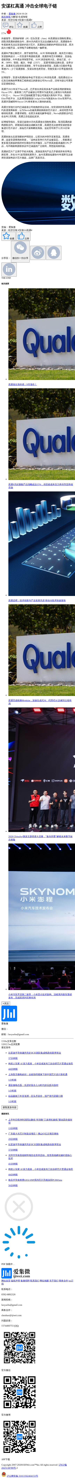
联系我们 (34, 1280)
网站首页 (5, 1280)
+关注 (6, 1003)
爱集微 (12, 13)
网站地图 (44, 1280)
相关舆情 (6, 17)
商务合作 (63, 1280)
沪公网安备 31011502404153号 (22, 1476)
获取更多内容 (9, 1107)
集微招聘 (25, 1280)
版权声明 (15, 1280)
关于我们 (53, 1280)
